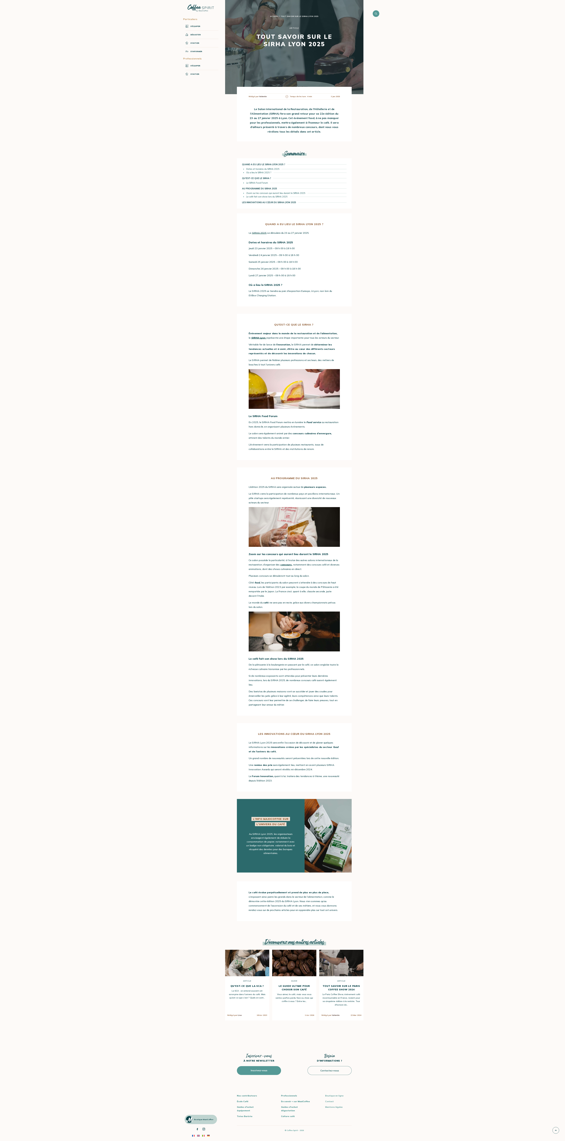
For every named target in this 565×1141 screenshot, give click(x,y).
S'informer (196, 51)
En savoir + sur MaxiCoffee (295, 1101)
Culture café (288, 1116)
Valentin (335, 1015)
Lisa (239, 1015)
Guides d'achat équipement (245, 1109)
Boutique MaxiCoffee (203, 1119)
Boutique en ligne (334, 1095)
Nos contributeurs (247, 1095)
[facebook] (197, 1129)
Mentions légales (334, 1107)
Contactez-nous (329, 1070)
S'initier (194, 43)
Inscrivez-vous (259, 1070)
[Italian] (203, 1136)
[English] (198, 1136)
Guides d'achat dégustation (289, 1109)
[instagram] (203, 1129)
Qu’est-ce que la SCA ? (247, 985)
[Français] (193, 1136)
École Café (242, 1101)
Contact (329, 1101)
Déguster (195, 35)
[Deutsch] (208, 1136)
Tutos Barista (244, 1116)
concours (285, 564)
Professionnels (289, 1095)
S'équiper (195, 26)
